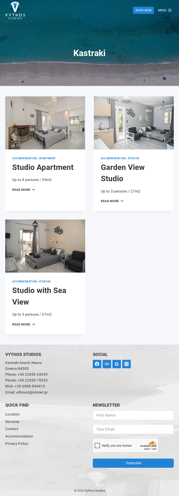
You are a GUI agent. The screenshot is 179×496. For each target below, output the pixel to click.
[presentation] (45, 122)
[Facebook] (97, 364)
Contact (11, 429)
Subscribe (133, 463)
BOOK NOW (143, 10)
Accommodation (24, 158)
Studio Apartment (43, 167)
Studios (133, 158)
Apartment (47, 158)
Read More (23, 189)
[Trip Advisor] (107, 364)
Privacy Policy (16, 443)
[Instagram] (126, 364)
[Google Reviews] (116, 364)
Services (12, 421)
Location (12, 414)
